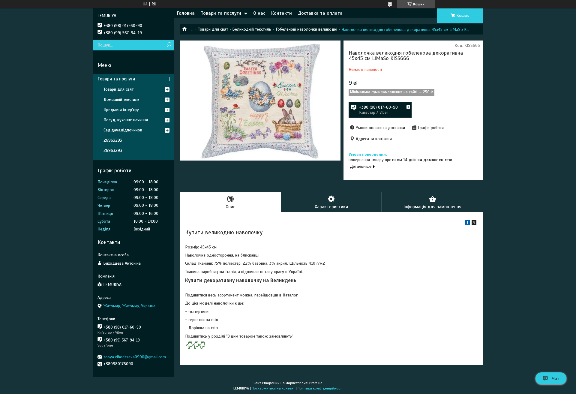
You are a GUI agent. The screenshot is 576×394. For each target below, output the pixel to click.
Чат (555, 378)
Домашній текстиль (122, 99)
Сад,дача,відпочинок (123, 130)
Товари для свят (213, 29)
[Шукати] (169, 45)
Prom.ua (315, 383)
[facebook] (467, 223)
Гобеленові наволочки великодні (306, 29)
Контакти (281, 13)
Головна (186, 13)
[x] (474, 223)
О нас (259, 13)
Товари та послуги (221, 13)
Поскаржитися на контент (273, 388)
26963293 (113, 140)
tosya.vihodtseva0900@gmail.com (135, 356)
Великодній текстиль (251, 29)
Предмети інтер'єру (121, 109)
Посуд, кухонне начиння (126, 119)
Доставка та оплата (320, 13)
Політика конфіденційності (320, 388)
